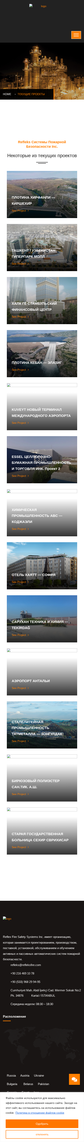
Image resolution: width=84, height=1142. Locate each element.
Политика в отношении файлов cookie (39, 1112)
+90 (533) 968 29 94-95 (25, 981)
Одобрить (42, 1123)
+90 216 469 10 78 (22, 973)
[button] (74, 1079)
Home (8, 94)
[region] (42, 1117)
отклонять (42, 1134)
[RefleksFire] (42, 10)
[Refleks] (15, 923)
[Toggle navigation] (76, 35)
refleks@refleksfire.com (26, 965)
